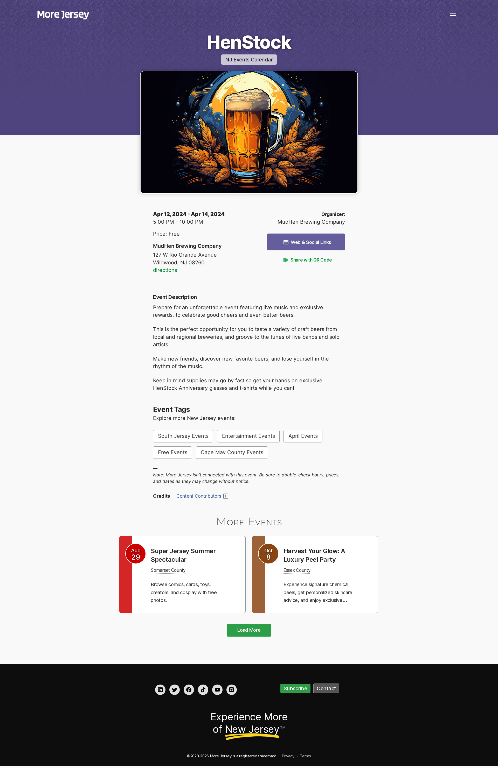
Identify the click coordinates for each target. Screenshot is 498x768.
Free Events (172, 452)
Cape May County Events (232, 452)
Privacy (288, 755)
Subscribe (295, 688)
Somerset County (172, 570)
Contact (326, 688)
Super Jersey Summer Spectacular (187, 554)
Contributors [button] (198, 496)
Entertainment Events (248, 436)
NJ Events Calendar (249, 60)
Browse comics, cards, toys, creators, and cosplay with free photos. (186, 592)
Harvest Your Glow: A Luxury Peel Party (317, 554)
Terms (305, 755)
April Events (303, 436)
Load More (248, 630)
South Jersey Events (183, 436)
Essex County (299, 570)
